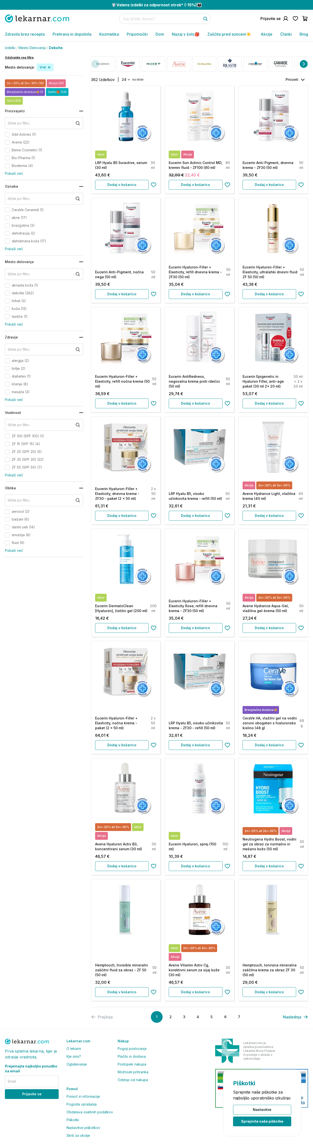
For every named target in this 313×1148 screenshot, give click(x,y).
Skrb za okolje (78, 1135)
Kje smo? (74, 1056)
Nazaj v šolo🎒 (186, 34)
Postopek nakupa (132, 1064)
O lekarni (74, 1048)
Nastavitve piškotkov (83, 1128)
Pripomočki (137, 34)
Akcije (266, 34)
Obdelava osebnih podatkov (90, 1112)
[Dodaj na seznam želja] (153, 185)
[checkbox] (7, 134)
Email (12, 1081)
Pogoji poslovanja (132, 1048)
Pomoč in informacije (83, 1096)
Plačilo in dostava (132, 1056)
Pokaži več (14, 173)
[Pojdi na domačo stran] (37, 18)
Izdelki (10, 48)
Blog (304, 34)
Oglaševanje (77, 1064)
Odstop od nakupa (133, 1080)
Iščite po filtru (18, 123)
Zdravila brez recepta (25, 34)
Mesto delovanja (32, 48)
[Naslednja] (303, 64)
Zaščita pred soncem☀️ (229, 34)
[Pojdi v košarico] (305, 18)
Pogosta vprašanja (82, 1104)
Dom (160, 34)
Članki (286, 34)
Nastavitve (262, 1109)
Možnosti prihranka (133, 1072)
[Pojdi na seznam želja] (295, 18)
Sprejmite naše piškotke (262, 1121)
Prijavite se (32, 1094)
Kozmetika (109, 34)
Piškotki (73, 1120)
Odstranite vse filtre (19, 57)
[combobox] (125, 79)
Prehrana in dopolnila (72, 34)
